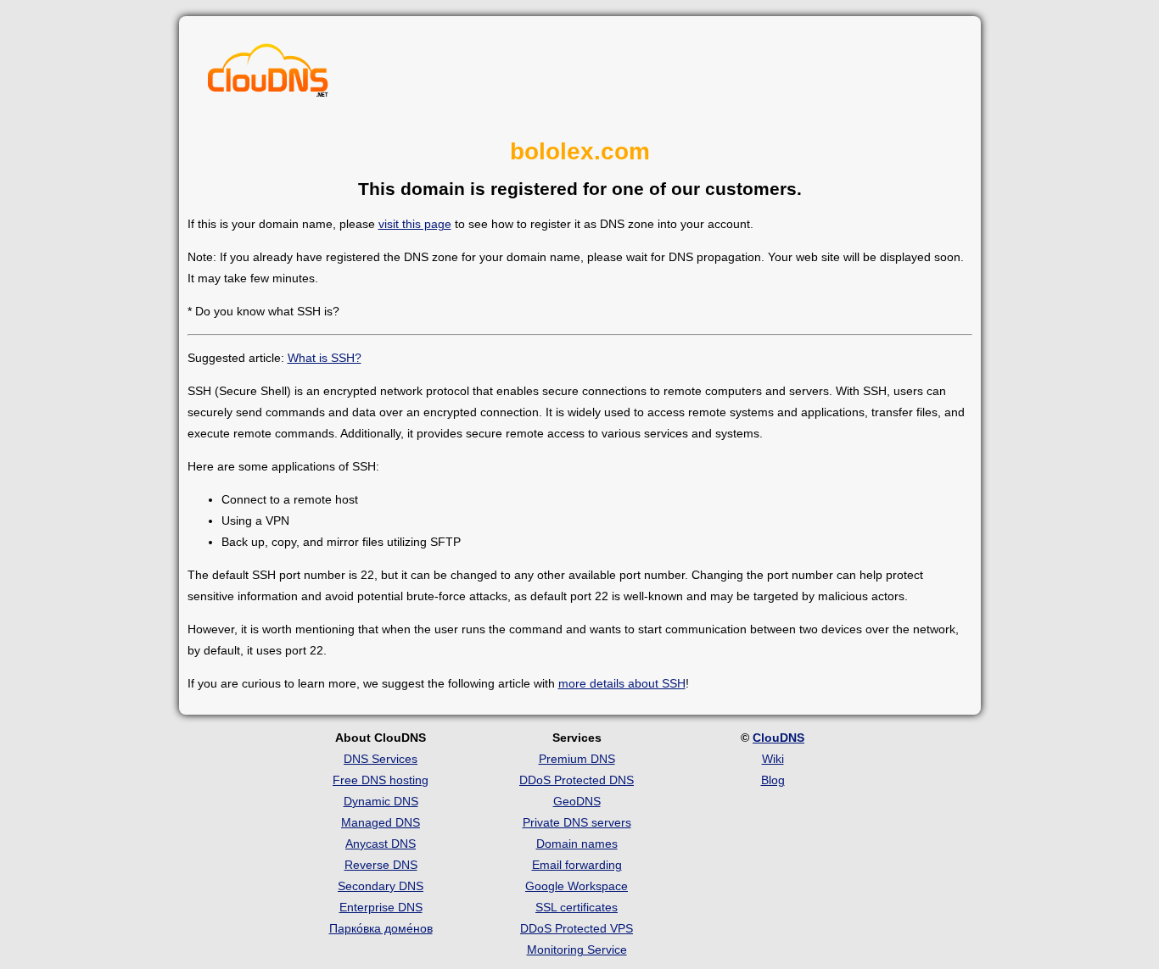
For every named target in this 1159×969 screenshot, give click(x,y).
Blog (773, 780)
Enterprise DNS (381, 907)
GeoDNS (577, 801)
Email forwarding (577, 865)
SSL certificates (576, 907)
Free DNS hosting (380, 780)
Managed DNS (380, 822)
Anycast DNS (380, 843)
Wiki (773, 759)
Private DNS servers (577, 822)
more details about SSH (622, 683)
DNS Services (380, 759)
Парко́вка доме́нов (381, 928)
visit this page (414, 224)
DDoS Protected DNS (576, 780)
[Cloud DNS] (268, 75)
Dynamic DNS (381, 801)
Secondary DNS (380, 886)
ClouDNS (778, 737)
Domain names (577, 843)
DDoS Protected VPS (576, 928)
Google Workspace (576, 886)
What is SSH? (324, 358)
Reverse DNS (380, 865)
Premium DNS (577, 759)
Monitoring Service (577, 949)
